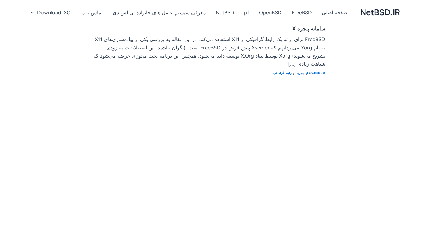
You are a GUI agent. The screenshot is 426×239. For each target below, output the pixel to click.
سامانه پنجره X (308, 29)
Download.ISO (53, 12)
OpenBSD (270, 12)
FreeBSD (302, 12)
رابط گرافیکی (282, 73)
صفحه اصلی (334, 12)
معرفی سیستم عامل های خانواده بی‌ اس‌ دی (159, 12)
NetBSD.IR (380, 12)
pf (246, 12)
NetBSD (225, 12)
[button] (34, 12)
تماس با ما (91, 12)
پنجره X (299, 73)
